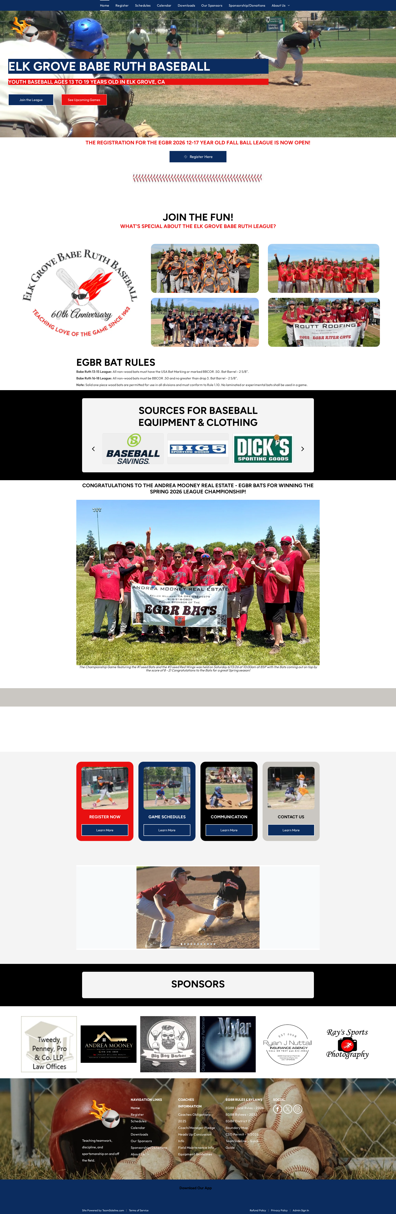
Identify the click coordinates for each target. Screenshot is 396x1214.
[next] (303, 448)
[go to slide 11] (214, 944)
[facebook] (277, 1110)
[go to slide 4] (191, 944)
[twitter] (287, 1110)
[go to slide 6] (198, 944)
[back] (93, 448)
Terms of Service (138, 1210)
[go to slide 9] (208, 944)
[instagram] (297, 1110)
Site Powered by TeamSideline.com (103, 1210)
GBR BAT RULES (118, 362)
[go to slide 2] (185, 944)
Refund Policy (258, 1210)
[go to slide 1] (181, 944)
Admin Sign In (301, 1210)
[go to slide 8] (204, 944)
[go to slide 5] (195, 944)
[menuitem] (108, 5)
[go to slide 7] (201, 944)
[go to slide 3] (188, 944)
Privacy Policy (279, 1210)
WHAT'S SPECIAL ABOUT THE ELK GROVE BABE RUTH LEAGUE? (198, 226)
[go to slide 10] (211, 944)
